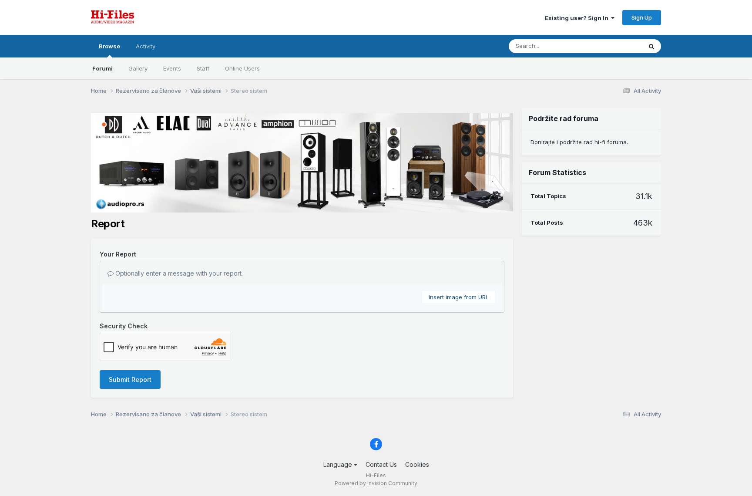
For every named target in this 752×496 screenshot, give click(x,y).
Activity (145, 46)
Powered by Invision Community (376, 483)
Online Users (242, 68)
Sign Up (641, 17)
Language (338, 464)
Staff (203, 68)
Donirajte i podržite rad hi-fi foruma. (579, 141)
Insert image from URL (459, 297)
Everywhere (615, 46)
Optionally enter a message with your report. (178, 273)
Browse (109, 46)
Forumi (102, 68)
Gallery (138, 68)
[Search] (651, 46)
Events (172, 68)
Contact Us (381, 464)
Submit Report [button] (130, 379)
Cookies (417, 464)
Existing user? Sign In (578, 17)
